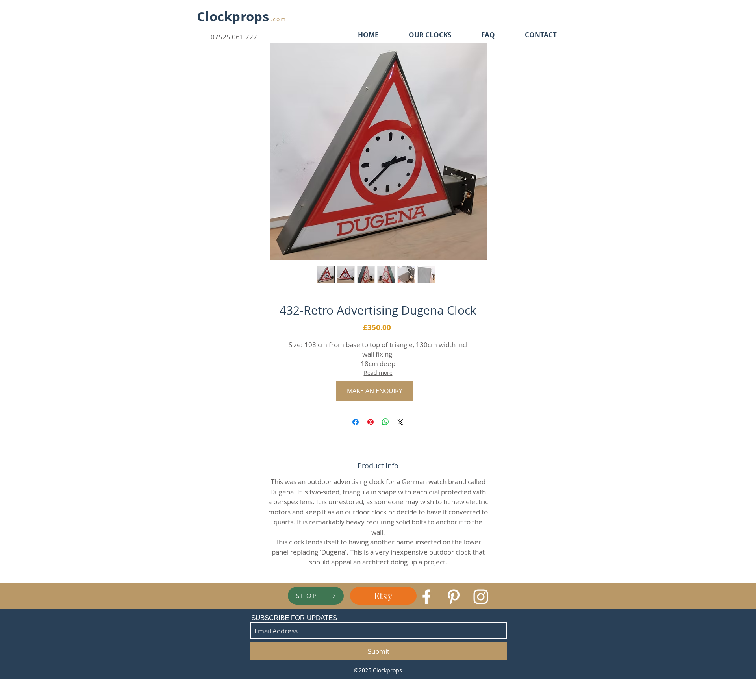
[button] (374, 391)
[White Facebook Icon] (426, 597)
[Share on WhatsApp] (385, 422)
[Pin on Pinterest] (370, 422)
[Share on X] (400, 422)
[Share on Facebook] (355, 422)
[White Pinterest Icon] (453, 597)
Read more (378, 372)
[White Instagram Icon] (481, 597)
